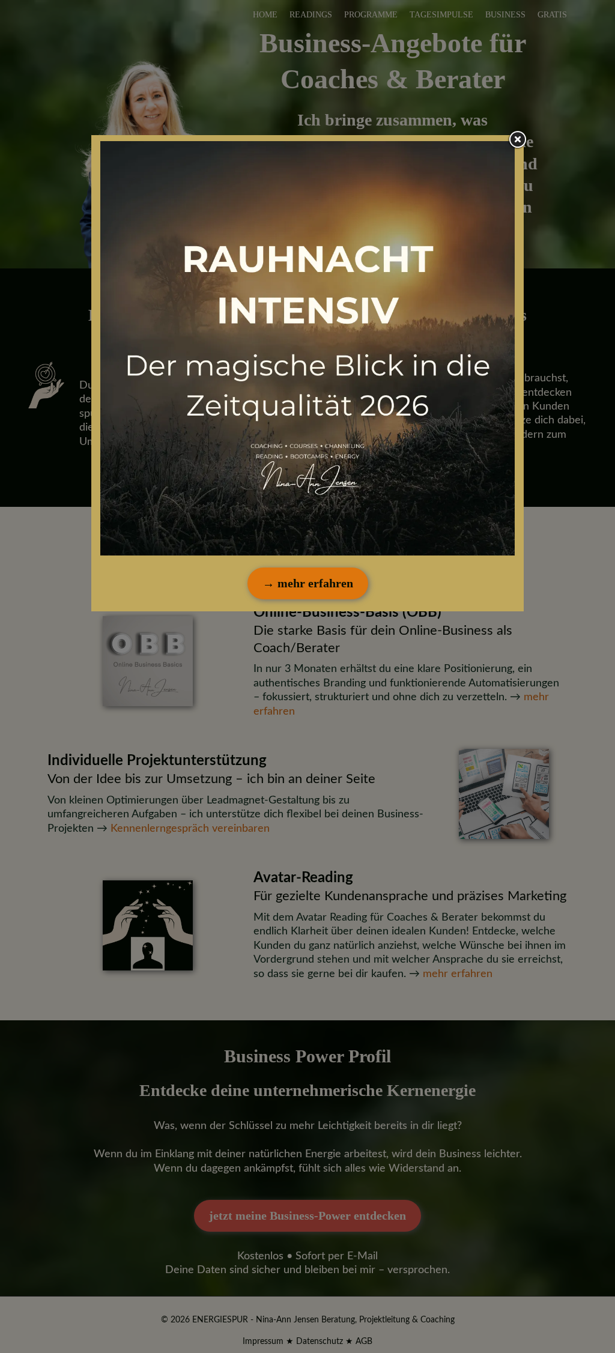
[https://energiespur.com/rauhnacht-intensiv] (307, 348)
